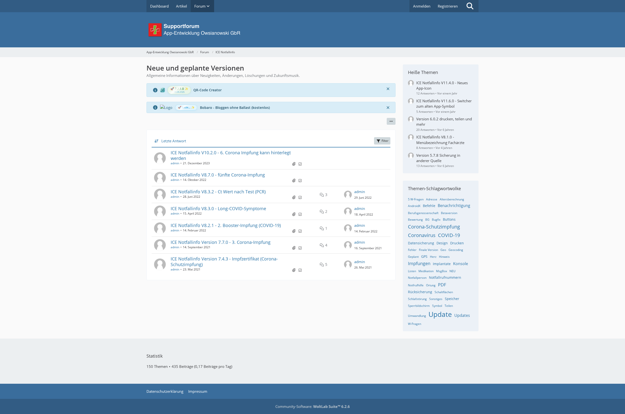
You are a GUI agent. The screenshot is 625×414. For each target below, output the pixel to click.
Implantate (442, 263)
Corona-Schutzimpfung (434, 226)
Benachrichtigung (454, 205)
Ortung (431, 285)
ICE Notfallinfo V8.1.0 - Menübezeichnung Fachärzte (440, 140)
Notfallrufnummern (445, 277)
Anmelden (421, 6)
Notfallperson (417, 278)
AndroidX (414, 206)
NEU (452, 271)
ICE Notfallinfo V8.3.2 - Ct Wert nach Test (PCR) (218, 192)
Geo (443, 250)
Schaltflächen (444, 292)
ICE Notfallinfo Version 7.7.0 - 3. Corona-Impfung (221, 242)
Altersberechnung (452, 199)
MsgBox (441, 271)
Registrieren (448, 6)
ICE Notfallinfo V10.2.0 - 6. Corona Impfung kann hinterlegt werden (231, 155)
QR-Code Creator (207, 90)
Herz (433, 257)
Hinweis (444, 257)
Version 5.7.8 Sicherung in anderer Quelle (438, 158)
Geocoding (455, 250)
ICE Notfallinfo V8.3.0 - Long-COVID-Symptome (218, 208)
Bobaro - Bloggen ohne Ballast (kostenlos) (235, 107)
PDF (442, 285)
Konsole (460, 263)
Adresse (431, 199)
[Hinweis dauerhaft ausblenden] (387, 88)
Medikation (426, 271)
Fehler (412, 250)
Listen (412, 271)
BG (427, 219)
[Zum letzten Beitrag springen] (348, 194)
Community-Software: (312, 406)
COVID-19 (449, 235)
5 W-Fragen (416, 199)
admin (175, 163)
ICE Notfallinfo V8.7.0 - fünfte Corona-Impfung (218, 175)
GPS (424, 256)
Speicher (452, 298)
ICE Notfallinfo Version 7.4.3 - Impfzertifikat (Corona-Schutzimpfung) (224, 261)
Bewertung (415, 219)
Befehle (429, 205)
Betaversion (449, 213)
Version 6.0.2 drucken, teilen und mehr (444, 121)
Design (442, 243)
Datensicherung (421, 243)
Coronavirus (422, 235)
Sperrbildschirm (419, 306)
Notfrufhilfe (416, 285)
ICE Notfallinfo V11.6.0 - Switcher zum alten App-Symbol (444, 103)
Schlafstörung (417, 299)
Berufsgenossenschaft (423, 213)
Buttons (449, 219)
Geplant (413, 257)
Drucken (457, 243)
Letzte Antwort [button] (173, 140)
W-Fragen (414, 324)
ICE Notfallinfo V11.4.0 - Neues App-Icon (442, 85)
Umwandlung (417, 316)
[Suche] (470, 6)
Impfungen (419, 263)
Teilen (449, 306)
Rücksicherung (420, 292)
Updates (462, 315)
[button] (391, 121)
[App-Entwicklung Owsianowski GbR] (312, 30)
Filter (385, 141)
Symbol (437, 306)
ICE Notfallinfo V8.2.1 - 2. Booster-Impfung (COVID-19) (226, 225)
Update (440, 314)
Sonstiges (435, 299)
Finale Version (428, 250)
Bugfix (436, 219)
